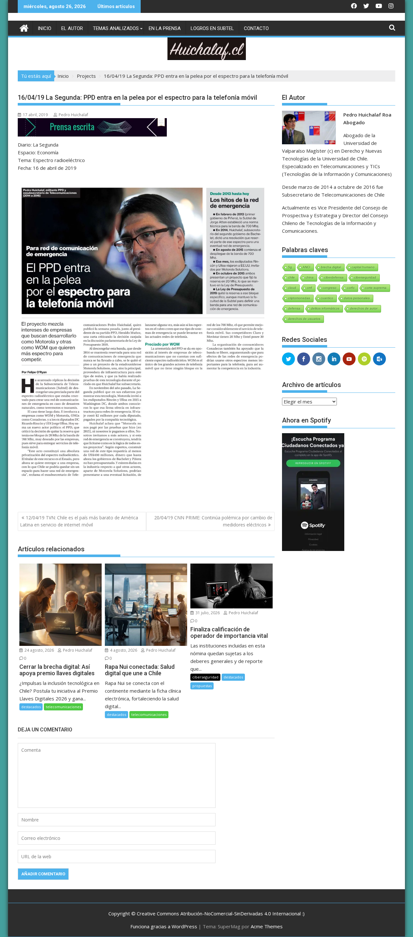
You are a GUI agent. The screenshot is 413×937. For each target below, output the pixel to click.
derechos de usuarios (304, 319)
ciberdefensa (334, 277)
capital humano (363, 267)
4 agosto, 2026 (123, 650)
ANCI (306, 267)
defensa (294, 308)
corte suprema (376, 288)
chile (291, 277)
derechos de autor (364, 308)
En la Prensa (165, 28)
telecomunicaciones (63, 706)
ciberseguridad (205, 677)
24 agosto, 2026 (39, 650)
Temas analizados (116, 28)
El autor (72, 28)
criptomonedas (299, 298)
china (310, 277)
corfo (351, 288)
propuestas (202, 685)
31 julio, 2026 (207, 613)
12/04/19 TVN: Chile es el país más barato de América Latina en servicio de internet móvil (79, 521)
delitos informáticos (325, 308)
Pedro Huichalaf (73, 114)
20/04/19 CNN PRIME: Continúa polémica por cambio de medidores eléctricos (213, 521)
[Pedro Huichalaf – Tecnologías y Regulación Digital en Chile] (24, 27)
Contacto (256, 28)
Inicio (44, 28)
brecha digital (331, 267)
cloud (292, 288)
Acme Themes (267, 926)
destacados (31, 706)
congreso (330, 288)
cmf (309, 288)
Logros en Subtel (212, 28)
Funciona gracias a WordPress (163, 926)
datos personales (357, 298)
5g (290, 267)
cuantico (327, 298)
